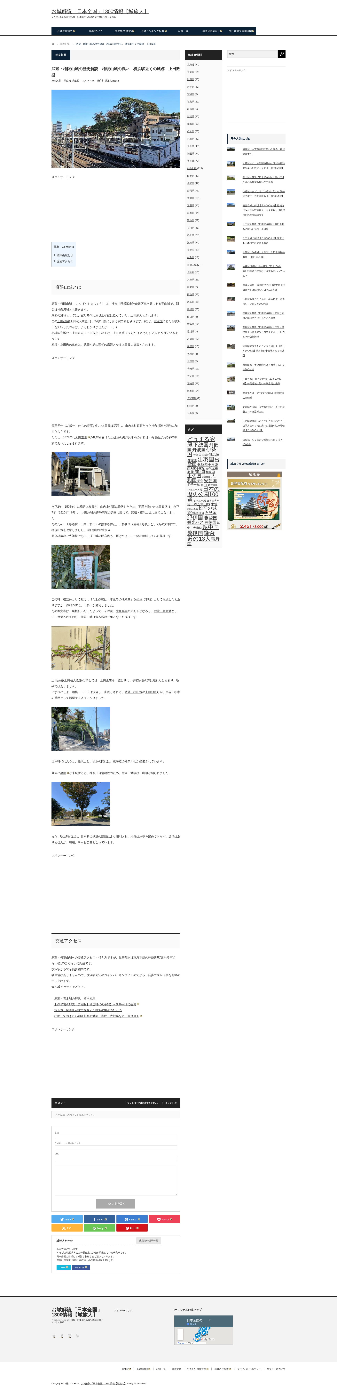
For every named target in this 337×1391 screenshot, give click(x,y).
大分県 (190, 376)
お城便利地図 (64, 31)
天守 (200, 481)
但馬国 (214, 455)
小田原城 (87, 512)
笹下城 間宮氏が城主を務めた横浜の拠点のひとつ (88, 1010)
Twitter (62, 1267)
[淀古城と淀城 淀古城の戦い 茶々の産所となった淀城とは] (233, 408)
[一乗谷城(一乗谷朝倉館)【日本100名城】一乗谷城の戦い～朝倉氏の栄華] (233, 379)
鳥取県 (190, 287)
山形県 (190, 109)
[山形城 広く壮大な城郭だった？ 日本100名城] (233, 440)
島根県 (190, 309)
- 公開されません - (68, 1143)
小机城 (114, 437)
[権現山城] (80, 668)
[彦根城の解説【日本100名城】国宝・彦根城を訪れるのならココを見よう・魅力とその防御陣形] (233, 328)
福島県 (190, 101)
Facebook (79, 1267)
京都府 (190, 250)
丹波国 (199, 449)
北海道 (190, 64)
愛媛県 (190, 346)
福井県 (190, 235)
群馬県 (190, 138)
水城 (201, 513)
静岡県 (190, 190)
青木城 (55, 986)
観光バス (195, 522)
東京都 (190, 161)
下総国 (200, 445)
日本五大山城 (200, 504)
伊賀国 (197, 455)
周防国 (199, 472)
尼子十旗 (193, 484)
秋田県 (190, 79)
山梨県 (190, 175)
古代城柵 (211, 468)
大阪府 (190, 272)
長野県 (190, 183)
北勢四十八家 (207, 465)
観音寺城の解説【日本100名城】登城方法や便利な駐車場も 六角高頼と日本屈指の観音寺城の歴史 (264, 210)
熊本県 (190, 391)
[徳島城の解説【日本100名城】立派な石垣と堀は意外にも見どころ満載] (233, 314)
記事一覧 (183, 31)
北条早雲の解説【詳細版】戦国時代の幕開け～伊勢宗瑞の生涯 (95, 1004)
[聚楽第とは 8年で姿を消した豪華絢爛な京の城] (233, 393)
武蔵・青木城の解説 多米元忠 (74, 998)
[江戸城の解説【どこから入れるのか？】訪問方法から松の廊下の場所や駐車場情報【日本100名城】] (233, 421)
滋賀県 (190, 242)
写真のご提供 (222, 1369)
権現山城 (146, 512)
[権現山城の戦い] (80, 587)
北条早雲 (122, 611)
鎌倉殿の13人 (201, 536)
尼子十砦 (205, 484)
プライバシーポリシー (249, 1369)
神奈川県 (56, 80)
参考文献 (176, 1369)
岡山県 (190, 294)
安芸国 (210, 480)
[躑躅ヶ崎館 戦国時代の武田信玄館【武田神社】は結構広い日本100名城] (233, 285)
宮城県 (190, 94)
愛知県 (190, 198)
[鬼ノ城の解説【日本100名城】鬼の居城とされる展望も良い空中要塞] (233, 178)
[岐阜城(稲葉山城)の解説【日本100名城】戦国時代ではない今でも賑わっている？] (233, 267)
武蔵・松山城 (133, 692)
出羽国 (206, 460)
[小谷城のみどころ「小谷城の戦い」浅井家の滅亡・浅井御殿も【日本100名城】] (233, 193)
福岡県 (190, 353)
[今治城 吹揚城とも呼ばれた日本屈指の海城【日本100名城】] (233, 252)
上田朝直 (151, 692)
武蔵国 (75, 80)
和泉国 (210, 472)
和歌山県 (192, 264)
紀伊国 (195, 517)
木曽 (214, 504)
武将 (195, 513)
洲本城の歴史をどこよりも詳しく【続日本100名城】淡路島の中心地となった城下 (264, 351)
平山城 (67, 80)
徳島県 (190, 324)
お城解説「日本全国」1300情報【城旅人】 (100, 11)
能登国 (211, 517)
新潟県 (190, 116)
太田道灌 (81, 437)
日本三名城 (199, 500)
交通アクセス (63, 261)
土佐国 (194, 475)
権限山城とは (63, 255)
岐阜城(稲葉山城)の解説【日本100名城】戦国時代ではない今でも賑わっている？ (264, 271)
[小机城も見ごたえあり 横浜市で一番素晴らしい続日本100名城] (233, 299)
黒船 (63, 773)
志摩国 (214, 485)
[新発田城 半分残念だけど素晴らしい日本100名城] (233, 365)
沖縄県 (190, 405)
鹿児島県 (192, 398)
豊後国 (210, 522)
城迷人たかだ (112, 80)
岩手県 (190, 86)
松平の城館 (202, 510)
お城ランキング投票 (152, 31)
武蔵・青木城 (162, 611)
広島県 (190, 302)
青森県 (190, 72)
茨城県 (190, 124)
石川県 (190, 227)
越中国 (210, 527)
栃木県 (190, 131)
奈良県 (190, 257)
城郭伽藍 (206, 476)
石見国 (210, 513)
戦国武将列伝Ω (211, 31)
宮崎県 (190, 383)
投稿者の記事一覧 (148, 1240)
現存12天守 (95, 31)
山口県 (190, 316)
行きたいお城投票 (196, 1369)
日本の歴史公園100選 (203, 494)
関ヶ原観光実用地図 (240, 31)
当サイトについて (276, 1369)
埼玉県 (190, 153)
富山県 (190, 220)
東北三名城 (192, 509)
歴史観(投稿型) (123, 31)
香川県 (190, 331)
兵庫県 (190, 279)
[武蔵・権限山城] (80, 495)
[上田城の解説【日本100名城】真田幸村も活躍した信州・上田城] (233, 224)
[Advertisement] (115, 205)
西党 (101, 344)
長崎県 (190, 368)
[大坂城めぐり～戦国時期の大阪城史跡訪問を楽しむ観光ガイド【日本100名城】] (233, 164)
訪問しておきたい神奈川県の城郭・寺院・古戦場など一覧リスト (96, 1016)
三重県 (190, 205)
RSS (77, 1335)
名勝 (190, 472)
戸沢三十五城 (194, 489)
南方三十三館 (196, 468)
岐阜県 (190, 213)
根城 (139, 599)
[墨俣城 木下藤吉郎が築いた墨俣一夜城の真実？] (233, 149)
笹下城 (94, 536)
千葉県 (190, 146)
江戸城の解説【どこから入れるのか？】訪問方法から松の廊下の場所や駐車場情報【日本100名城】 (264, 426)
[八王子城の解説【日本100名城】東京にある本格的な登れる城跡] (233, 239)
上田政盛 (63, 321)
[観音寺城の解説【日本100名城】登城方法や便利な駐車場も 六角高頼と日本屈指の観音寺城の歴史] (233, 206)
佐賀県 (190, 361)
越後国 (195, 533)
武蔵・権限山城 (61, 303)
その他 (190, 413)
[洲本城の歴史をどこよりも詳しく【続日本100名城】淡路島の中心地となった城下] (233, 347)
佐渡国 (192, 460)
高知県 (190, 339)
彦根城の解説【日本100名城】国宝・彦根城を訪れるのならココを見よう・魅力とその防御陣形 (264, 332)
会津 (205, 455)
